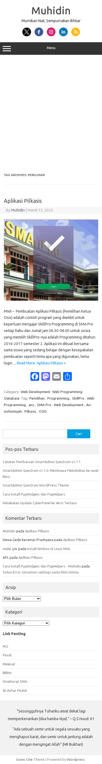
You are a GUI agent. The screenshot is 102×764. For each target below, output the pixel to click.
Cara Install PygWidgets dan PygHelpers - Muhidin (42, 566)
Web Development (35, 392)
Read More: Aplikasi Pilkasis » (41, 363)
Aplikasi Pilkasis (23, 201)
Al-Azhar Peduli (15, 690)
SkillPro (78, 398)
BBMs (7, 673)
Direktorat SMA (15, 681)
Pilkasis (30, 411)
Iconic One (24, 759)
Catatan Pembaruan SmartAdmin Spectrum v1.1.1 (42, 462)
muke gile (10, 549)
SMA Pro (44, 405)
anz (31, 405)
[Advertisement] (51, 114)
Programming (58, 398)
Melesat (9, 664)
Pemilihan (37, 398)
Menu (51, 48)
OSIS (43, 411)
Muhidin (51, 10)
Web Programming (67, 392)
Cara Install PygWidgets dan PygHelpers (34, 494)
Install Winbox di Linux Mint (48, 549)
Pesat (7, 655)
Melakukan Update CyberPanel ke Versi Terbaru (40, 503)
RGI (5, 646)
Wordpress (76, 759)
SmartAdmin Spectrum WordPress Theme (36, 485)
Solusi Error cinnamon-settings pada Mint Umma (41, 572)
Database (12, 398)
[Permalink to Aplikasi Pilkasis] (51, 299)
